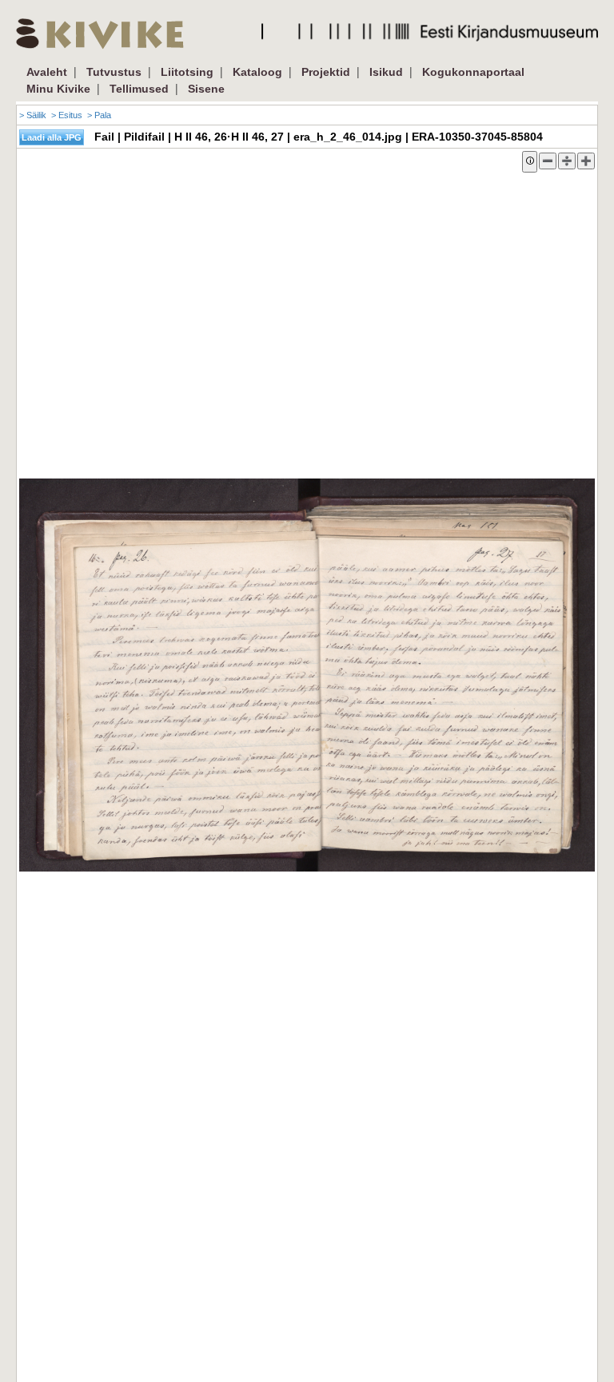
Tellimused (139, 88)
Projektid (325, 72)
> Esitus (66, 115)
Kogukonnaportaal (473, 72)
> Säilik (32, 115)
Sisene (206, 88)
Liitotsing (187, 72)
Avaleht (46, 72)
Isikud (386, 72)
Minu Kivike (58, 88)
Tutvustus (114, 72)
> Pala (99, 115)
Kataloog (257, 72)
